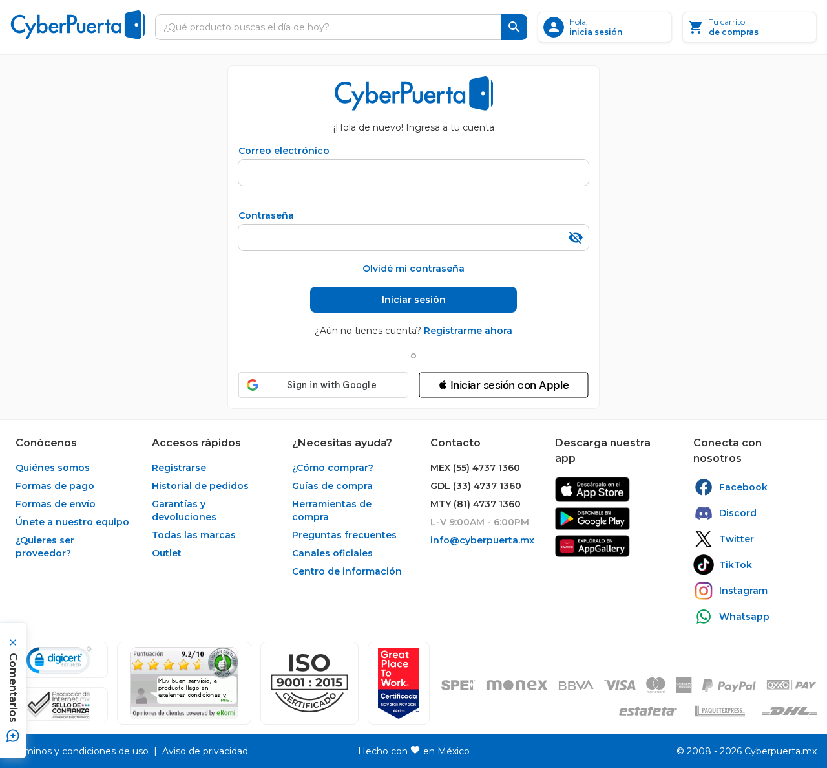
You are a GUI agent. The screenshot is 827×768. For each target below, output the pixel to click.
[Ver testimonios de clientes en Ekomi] (184, 683)
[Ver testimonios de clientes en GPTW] (398, 683)
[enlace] (592, 489)
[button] (504, 385)
